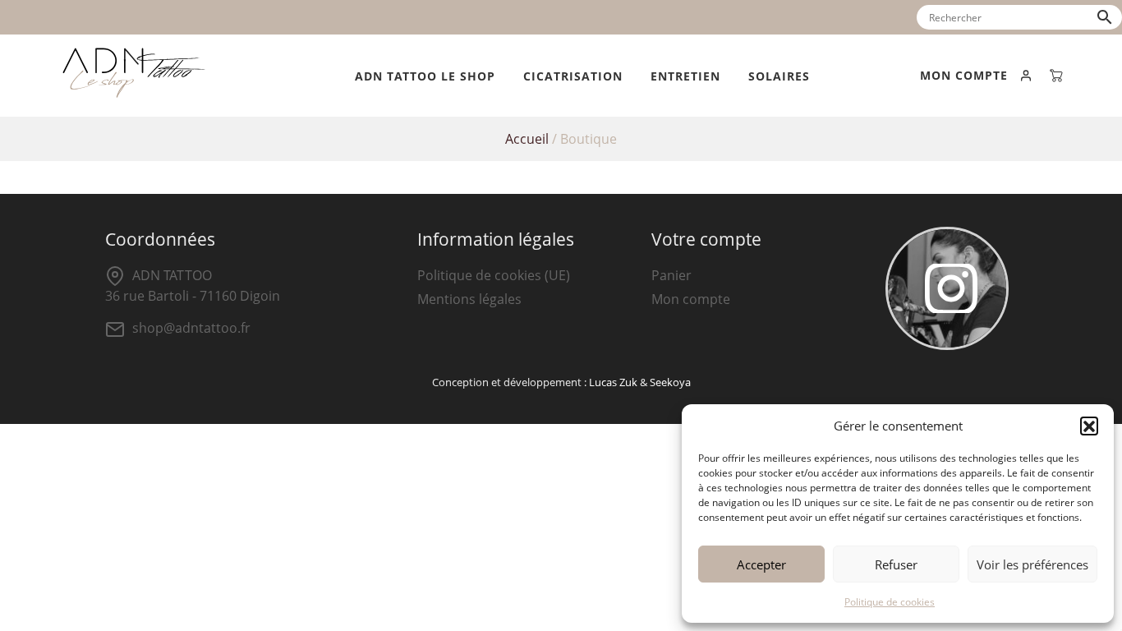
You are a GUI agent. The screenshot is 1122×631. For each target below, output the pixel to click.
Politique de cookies (889, 602)
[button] (1089, 425)
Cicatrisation (573, 76)
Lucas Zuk (613, 382)
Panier (671, 275)
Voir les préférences (1032, 564)
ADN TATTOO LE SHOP (425, 76)
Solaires (779, 76)
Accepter (761, 564)
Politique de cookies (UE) (493, 275)
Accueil (527, 139)
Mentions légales (469, 299)
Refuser (896, 564)
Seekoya (670, 382)
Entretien (685, 76)
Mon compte (690, 299)
